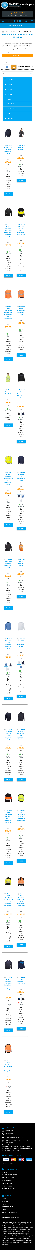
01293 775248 (17, 13)
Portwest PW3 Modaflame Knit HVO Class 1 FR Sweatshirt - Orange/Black (8, 816)
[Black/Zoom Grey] (19, 414)
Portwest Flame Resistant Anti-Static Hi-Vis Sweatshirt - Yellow (8, 478)
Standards (9, 104)
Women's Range (7, 1180)
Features (9, 118)
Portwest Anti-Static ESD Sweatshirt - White (21, 642)
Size (8, 99)
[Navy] (19, 496)
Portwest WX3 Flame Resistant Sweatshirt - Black (8, 563)
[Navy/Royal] (23, 414)
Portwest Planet (8, 1177)
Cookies (4, 1209)
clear (30, 73)
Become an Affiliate (8, 1189)
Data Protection (7, 1207)
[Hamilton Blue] (23, 496)
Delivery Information (9, 1175)
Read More (17, 56)
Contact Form (7, 1131)
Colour (8, 85)
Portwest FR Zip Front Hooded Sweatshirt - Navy (8, 149)
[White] (21, 501)
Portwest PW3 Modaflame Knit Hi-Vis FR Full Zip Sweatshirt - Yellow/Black (8, 899)
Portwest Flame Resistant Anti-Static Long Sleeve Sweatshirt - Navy (8, 983)
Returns (5, 1201)
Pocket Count (10, 109)
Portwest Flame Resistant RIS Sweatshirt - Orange (21, 310)
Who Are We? (6, 1172)
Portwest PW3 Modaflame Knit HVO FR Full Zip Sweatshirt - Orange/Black (21, 899)
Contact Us (9, 1128)
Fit (7, 114)
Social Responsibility (9, 1212)
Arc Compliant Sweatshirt (8, 392)
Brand (8, 90)
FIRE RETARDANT (11, 31)
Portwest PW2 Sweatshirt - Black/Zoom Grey (21, 394)
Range (8, 94)
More (8, 194)
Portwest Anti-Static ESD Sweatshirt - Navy (21, 476)
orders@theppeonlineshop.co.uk (12, 1137)
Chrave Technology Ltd (12, 1217)
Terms (4, 1198)
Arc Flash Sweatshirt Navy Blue (21, 147)
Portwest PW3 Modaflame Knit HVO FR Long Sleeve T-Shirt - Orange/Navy (8, 312)
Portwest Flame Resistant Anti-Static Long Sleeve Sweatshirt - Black (8, 230)
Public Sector (7, 1186)
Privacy (4, 1204)
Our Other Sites (7, 1183)
